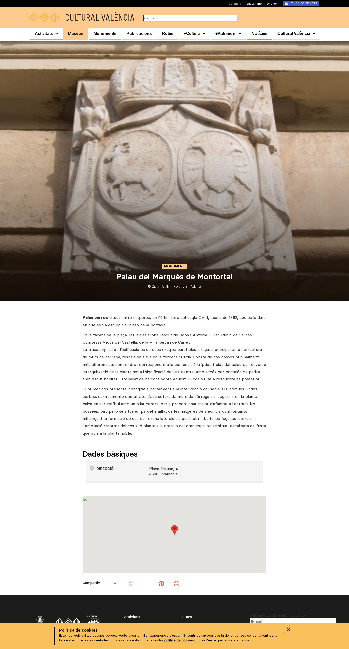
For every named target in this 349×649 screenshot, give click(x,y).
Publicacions (139, 33)
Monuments (105, 33)
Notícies (259, 33)
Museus (75, 33)
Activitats (44, 33)
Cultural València (293, 33)
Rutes (167, 33)
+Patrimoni (225, 33)
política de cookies (179, 640)
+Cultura (192, 33)
